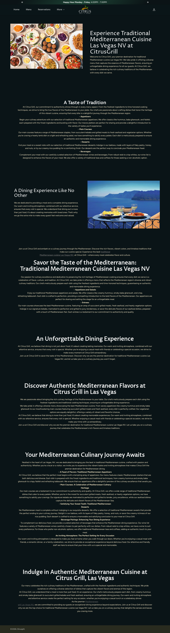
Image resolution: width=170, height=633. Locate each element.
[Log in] (154, 9)
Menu (28, 9)
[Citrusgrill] (85, 9)
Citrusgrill (20, 629)
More (60, 9)
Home (16, 9)
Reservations (44, 9)
